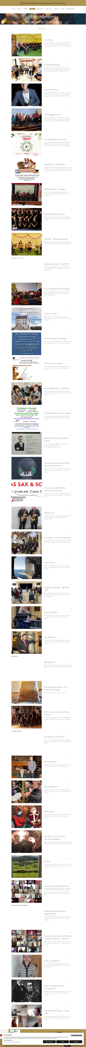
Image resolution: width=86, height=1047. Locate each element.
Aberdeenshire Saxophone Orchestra (43, 3)
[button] (39, 9)
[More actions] (71, 36)
